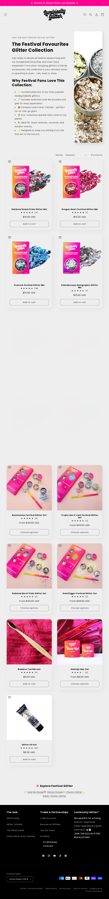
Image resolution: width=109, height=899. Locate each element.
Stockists (44, 836)
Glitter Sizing (13, 818)
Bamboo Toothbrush (29, 669)
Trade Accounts (48, 818)
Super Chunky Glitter (54, 795)
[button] (6, 15)
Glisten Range (55, 792)
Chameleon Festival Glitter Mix (80, 442)
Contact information (93, 891)
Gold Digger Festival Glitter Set (80, 593)
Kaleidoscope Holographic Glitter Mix (79, 286)
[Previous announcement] (5, 3)
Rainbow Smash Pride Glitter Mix (29, 209)
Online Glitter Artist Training (21, 836)
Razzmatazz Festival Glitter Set (29, 515)
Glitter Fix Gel (29, 744)
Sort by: (59, 155)
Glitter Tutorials (14, 824)
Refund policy (51, 888)
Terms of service (80, 888)
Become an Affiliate (50, 824)
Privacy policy (65, 888)
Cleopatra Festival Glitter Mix (80, 366)
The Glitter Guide (15, 830)
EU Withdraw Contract (50, 844)
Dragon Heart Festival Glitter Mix (80, 209)
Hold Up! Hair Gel (80, 669)
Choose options (29, 532)
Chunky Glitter (74, 792)
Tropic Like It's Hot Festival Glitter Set (79, 516)
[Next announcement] (104, 3)
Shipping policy (96, 888)
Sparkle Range (36, 792)
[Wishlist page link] (84, 14)
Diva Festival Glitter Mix (29, 442)
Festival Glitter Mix (29, 366)
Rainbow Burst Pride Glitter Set (29, 593)
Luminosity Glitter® (35, 888)
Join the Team (47, 830)
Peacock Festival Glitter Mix (29, 285)
